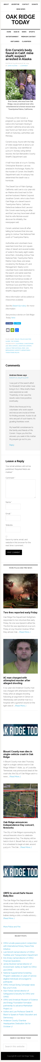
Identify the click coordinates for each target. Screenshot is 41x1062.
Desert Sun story (19, 306)
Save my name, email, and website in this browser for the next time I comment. (18, 542)
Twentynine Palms (12, 352)
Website (9, 525)
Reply (11, 445)
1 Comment (24, 65)
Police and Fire (25, 339)
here (13, 318)
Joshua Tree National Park (15, 348)
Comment (10, 478)
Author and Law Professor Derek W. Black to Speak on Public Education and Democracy (20, 1015)
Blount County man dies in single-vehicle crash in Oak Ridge (18, 754)
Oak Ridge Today (20, 19)
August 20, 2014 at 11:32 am (18, 378)
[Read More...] (24, 632)
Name (9, 502)
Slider (8, 341)
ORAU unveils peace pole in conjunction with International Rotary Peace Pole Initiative (20, 946)
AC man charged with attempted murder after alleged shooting (16, 680)
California (19, 343)
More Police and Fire (11, 927)
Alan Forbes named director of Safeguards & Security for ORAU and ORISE (18, 994)
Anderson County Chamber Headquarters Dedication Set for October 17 (17, 1023)
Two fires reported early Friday (20, 612)
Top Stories (15, 341)
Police (17, 339)
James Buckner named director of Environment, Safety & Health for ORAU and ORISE (20, 967)
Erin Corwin (13, 346)
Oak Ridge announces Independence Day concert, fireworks (18, 825)
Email (8, 514)
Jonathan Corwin (24, 346)
